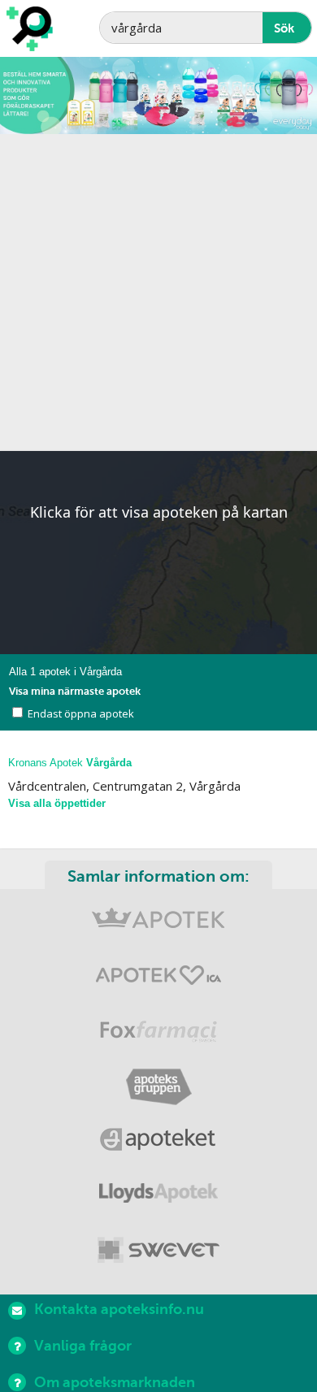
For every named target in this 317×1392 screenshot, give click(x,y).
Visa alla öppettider (57, 803)
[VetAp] (158, 1251)
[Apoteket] (158, 1142)
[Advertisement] (158, 292)
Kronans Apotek (70, 763)
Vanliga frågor (83, 1346)
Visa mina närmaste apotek (75, 691)
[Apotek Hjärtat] (158, 979)
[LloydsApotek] (158, 1196)
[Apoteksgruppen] (158, 1088)
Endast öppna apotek (81, 713)
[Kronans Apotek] (158, 924)
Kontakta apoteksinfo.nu (119, 1309)
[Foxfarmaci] (158, 1033)
